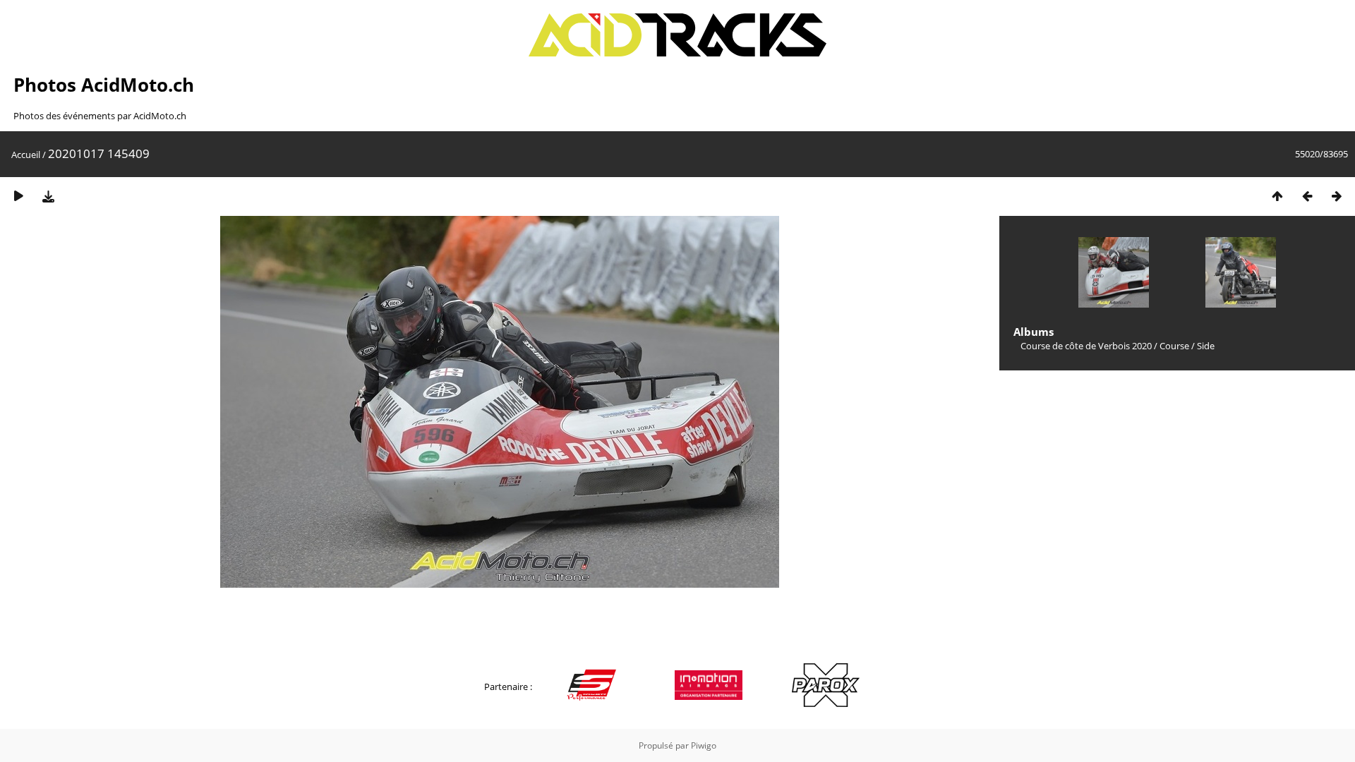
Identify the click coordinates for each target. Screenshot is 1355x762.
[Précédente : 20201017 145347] (1307, 196)
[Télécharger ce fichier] (48, 196)
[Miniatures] (1277, 196)
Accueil (25, 154)
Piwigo (703, 745)
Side (1206, 345)
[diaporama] (18, 196)
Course (1174, 345)
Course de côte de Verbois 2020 (1086, 345)
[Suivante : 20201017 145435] (1336, 196)
